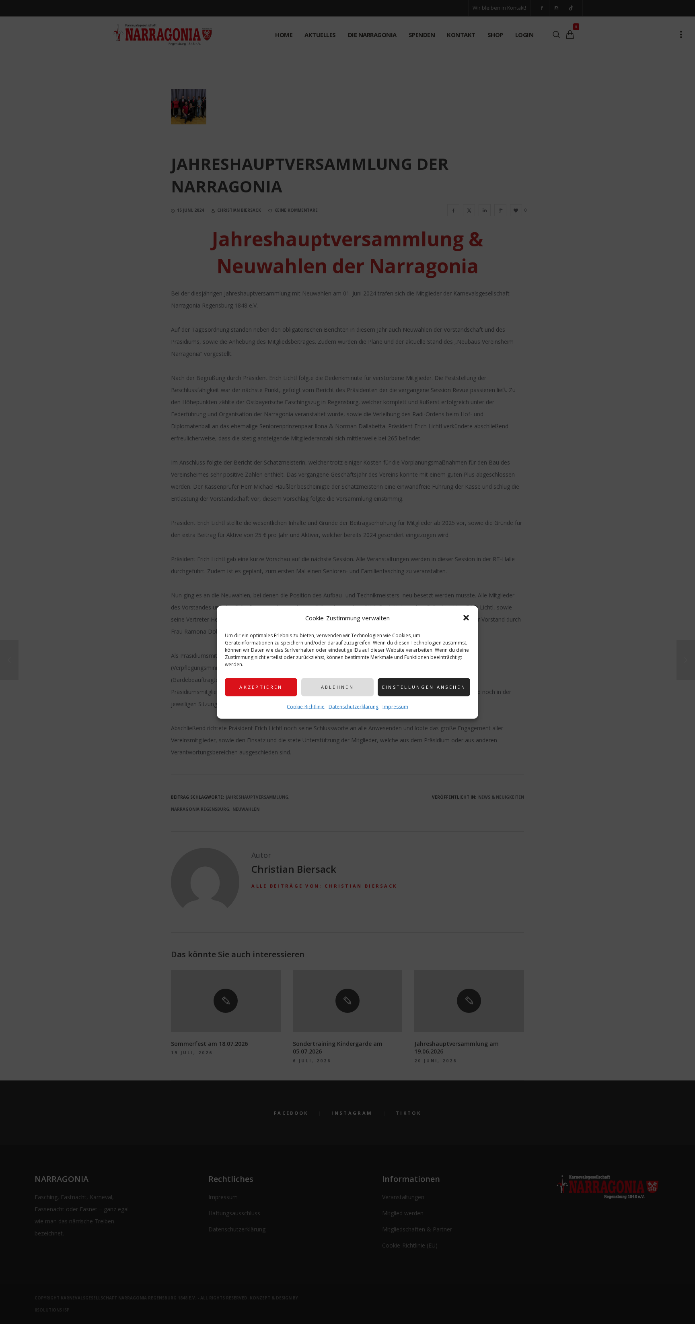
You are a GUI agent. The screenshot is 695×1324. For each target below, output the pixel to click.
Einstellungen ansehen (424, 687)
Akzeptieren (260, 687)
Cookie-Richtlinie (306, 706)
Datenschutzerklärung (353, 706)
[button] (466, 617)
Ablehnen (337, 687)
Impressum (395, 706)
